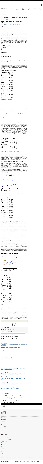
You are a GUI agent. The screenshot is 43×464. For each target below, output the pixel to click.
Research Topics (4, 8)
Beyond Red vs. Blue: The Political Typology (9, 402)
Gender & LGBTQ (3, 428)
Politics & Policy (3, 417)
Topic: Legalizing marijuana (8, 357)
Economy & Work (3, 430)
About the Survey (4, 406)
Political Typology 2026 (6, 393)
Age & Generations (3, 426)
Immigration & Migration (4, 421)
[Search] (41, 5)
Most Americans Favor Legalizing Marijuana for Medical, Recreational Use (13, 368)
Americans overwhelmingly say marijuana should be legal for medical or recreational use (14, 387)
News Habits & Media (4, 436)
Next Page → (14, 325)
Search (27, 4)
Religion (2, 424)
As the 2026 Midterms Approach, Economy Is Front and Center (12, 395)
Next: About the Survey (14, 320)
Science (2, 432)
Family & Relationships (4, 429)
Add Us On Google (3, 26)
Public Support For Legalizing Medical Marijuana (9, 405)
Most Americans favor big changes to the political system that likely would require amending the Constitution (14, 398)
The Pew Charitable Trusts (12, 458)
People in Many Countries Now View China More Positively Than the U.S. (14, 400)
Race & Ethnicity (3, 422)
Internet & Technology (4, 434)
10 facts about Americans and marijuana (11, 347)
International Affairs (3, 419)
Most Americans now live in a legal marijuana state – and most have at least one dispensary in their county (14, 378)
